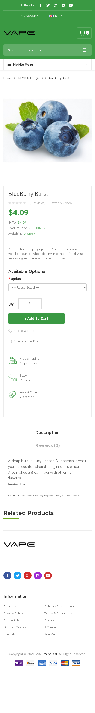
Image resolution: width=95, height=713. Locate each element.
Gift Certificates (14, 627)
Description (47, 432)
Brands (49, 620)
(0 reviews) (37, 203)
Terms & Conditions (58, 613)
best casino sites (48, 675)
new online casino (34, 682)
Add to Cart (37, 318)
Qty (11, 304)
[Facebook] (40, 5)
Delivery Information (59, 606)
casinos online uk (74, 703)
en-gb (58, 16)
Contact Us (11, 620)
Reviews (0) (47, 445)
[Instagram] (63, 5)
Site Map (50, 634)
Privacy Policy (13, 613)
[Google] (55, 5)
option (16, 279)
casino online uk (23, 689)
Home (7, 78)
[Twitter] (48, 5)
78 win (36, 661)
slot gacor (62, 668)
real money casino (27, 668)
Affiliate (50, 627)
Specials (9, 634)
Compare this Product (29, 341)
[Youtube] (70, 5)
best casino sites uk (72, 689)
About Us (10, 606)
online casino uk (46, 689)
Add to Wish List (25, 331)
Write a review (62, 203)
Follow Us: (28, 5)
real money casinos (55, 661)
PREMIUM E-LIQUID (30, 78)
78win (16, 682)
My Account (29, 16)
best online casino (61, 696)
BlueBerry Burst (58, 78)
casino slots (29, 703)
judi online (47, 668)
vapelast (50, 654)
